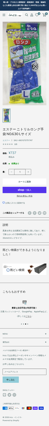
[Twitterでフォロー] (9, 395)
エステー (6, 140)
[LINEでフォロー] (4, 395)
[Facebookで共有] (29, 213)
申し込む (11, 379)
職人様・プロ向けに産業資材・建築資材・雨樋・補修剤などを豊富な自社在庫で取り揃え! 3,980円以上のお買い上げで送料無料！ (24, 5)
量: (4, 172)
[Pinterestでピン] (34, 213)
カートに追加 (24, 181)
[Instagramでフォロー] (14, 395)
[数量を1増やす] (28, 172)
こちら (28, 316)
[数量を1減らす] (11, 172)
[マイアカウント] (31, 14)
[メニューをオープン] (4, 15)
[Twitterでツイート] (39, 213)
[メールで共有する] (44, 213)
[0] (44, 14)
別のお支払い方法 (24, 196)
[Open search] (26, 14)
